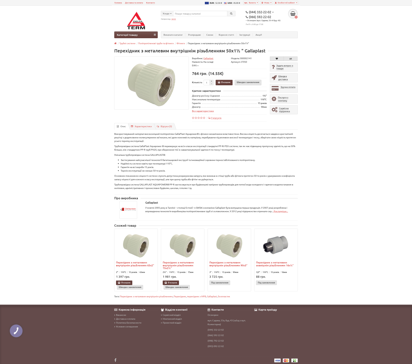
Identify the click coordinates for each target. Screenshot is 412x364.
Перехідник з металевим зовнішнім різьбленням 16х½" (275, 264)
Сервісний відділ (172, 314)
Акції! (259, 34)
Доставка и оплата (125, 318)
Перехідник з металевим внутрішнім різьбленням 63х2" (135, 264)
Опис (123, 126)
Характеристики (143, 126)
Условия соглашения (127, 326)
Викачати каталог (173, 34)
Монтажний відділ (172, 318)
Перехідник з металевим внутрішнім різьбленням (146, 296)
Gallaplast (212, 296)
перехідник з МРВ (196, 296)
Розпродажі (194, 34)
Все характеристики (203, 110)
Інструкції (244, 34)
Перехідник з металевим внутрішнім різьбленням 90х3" (228, 264)
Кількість (197, 82)
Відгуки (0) (166, 126)
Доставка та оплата (134, 2)
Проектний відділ (172, 322)
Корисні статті (226, 34)
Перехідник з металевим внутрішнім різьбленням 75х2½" (178, 265)
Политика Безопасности (128, 322)
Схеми (209, 34)
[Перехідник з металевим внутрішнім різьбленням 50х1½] (151, 83)
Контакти (150, 2)
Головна (118, 2)
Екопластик (224, 296)
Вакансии (121, 314)
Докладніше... (280, 211)
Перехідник (180, 296)
